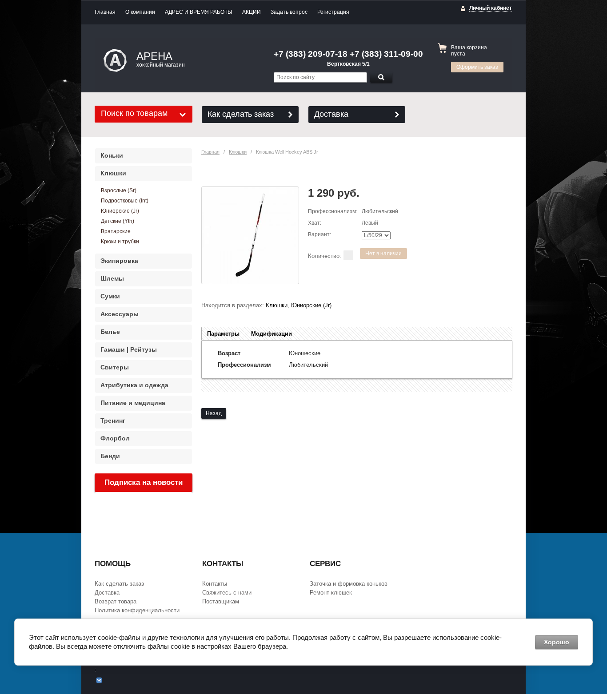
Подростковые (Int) (124, 201)
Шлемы (112, 278)
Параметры (223, 333)
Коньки (111, 155)
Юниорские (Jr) (311, 305)
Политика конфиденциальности (137, 610)
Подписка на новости (143, 482)
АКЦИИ (251, 12)
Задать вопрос (289, 12)
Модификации (271, 333)
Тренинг (112, 420)
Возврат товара (115, 601)
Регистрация (333, 12)
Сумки (110, 296)
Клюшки (238, 152)
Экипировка (119, 260)
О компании (140, 12)
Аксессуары (119, 313)
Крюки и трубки (120, 241)
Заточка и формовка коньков (348, 583)
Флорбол (115, 438)
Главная (105, 12)
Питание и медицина (132, 402)
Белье (110, 331)
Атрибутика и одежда (134, 385)
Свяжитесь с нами (227, 592)
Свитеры (114, 367)
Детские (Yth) (117, 221)
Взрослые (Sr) (118, 190)
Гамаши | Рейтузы (128, 349)
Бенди (110, 456)
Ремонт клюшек (331, 592)
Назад (214, 413)
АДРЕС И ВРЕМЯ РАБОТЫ (198, 12)
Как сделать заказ (241, 114)
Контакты (214, 583)
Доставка (331, 114)
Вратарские (116, 231)
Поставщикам (220, 601)
